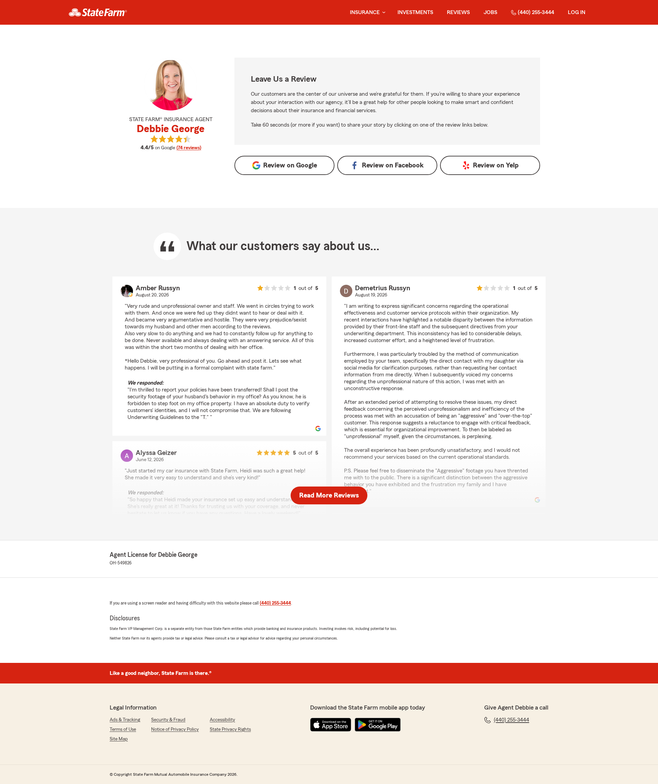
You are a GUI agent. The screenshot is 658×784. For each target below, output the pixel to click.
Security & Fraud (168, 719)
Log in (576, 12)
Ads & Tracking (125, 719)
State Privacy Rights (230, 729)
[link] (98, 12)
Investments (415, 12)
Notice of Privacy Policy (175, 729)
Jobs (490, 12)
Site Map (119, 739)
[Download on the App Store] (330, 725)
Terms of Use (123, 729)
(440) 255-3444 (536, 12)
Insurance (365, 12)
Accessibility (222, 719)
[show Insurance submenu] (382, 12)
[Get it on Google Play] (378, 725)
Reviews (458, 12)
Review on (290, 165)
